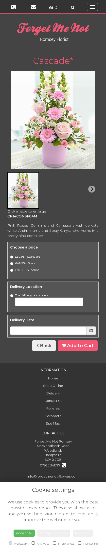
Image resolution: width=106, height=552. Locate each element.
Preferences (65, 543)
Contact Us (53, 401)
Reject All (82, 533)
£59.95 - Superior (27, 270)
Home (53, 378)
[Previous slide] (14, 189)
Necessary (21, 543)
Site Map (53, 423)
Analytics (42, 543)
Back (45, 345)
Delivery (53, 393)
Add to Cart (80, 345)
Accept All (24, 533)
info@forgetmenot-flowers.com (53, 476)
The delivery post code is (32, 295)
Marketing (90, 543)
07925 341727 (51, 465)
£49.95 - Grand (25, 263)
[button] (23, 190)
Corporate (53, 416)
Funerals (53, 408)
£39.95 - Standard (27, 256)
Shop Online (53, 386)
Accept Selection (54, 533)
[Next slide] (91, 189)
